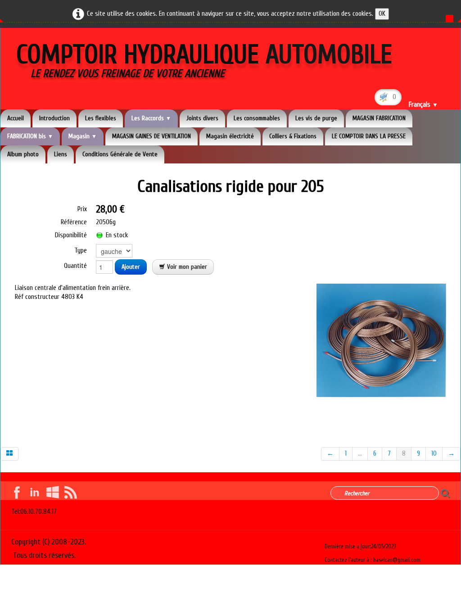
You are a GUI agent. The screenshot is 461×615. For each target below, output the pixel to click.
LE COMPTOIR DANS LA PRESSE (369, 136)
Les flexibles (100, 118)
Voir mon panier (186, 267)
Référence (74, 222)
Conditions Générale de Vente (120, 154)
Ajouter (131, 267)
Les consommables (257, 118)
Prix (82, 209)
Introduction (54, 118)
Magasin (82, 136)
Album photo (23, 154)
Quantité (75, 266)
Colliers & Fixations (292, 136)
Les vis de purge (316, 118)
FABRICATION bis (30, 136)
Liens (60, 154)
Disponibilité (71, 235)
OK (382, 14)
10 (434, 453)
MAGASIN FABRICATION (379, 118)
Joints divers (202, 118)
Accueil (15, 118)
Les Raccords (151, 118)
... (360, 453)
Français (423, 105)
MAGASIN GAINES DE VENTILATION (151, 136)
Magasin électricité (230, 136)
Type (80, 250)
